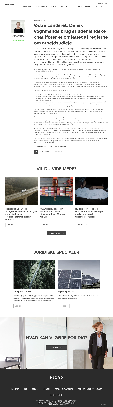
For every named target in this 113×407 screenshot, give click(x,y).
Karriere (88, 6)
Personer (78, 6)
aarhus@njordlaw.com (70, 403)
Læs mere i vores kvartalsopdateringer (51, 146)
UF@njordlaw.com (18, 41)
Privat (106, 3)
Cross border (41, 6)
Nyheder (54, 6)
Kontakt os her (56, 347)
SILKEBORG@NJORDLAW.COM (69, 401)
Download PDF (58, 152)
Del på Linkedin (44, 152)
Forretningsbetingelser (90, 389)
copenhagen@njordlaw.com (71, 400)
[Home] (9, 5)
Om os (35, 389)
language (96, 6)
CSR (25, 389)
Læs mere (13, 225)
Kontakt (15, 389)
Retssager (65, 6)
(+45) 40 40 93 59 (18, 39)
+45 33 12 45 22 (55, 404)
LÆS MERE (18, 306)
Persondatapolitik (64, 389)
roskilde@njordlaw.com (68, 402)
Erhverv (100, 3)
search (101, 6)
